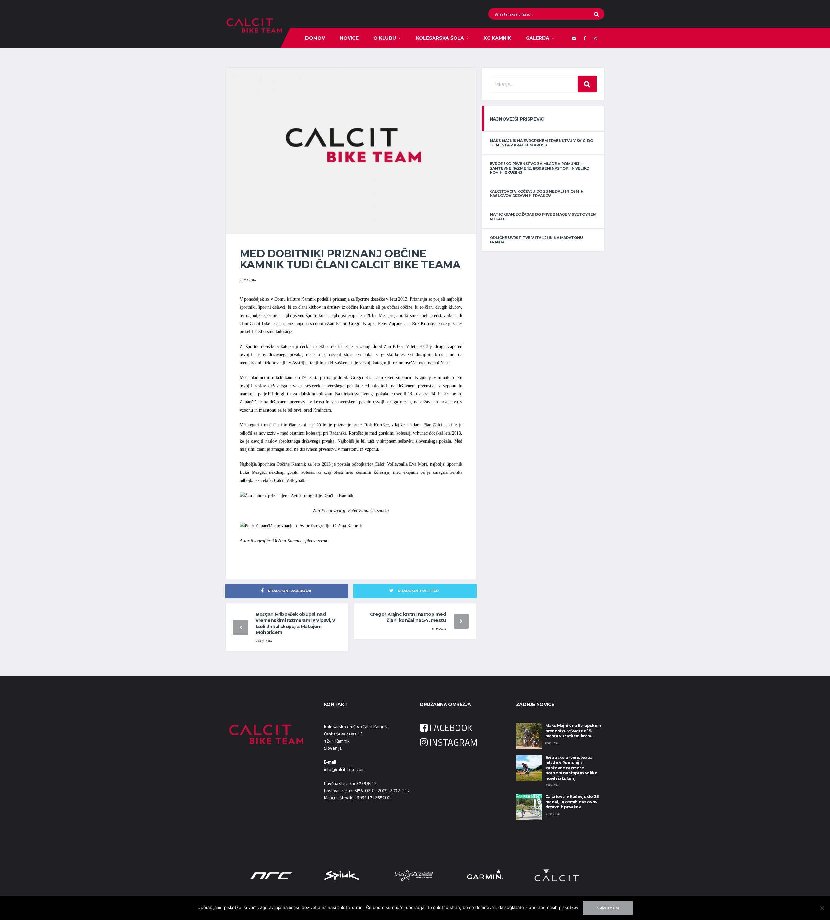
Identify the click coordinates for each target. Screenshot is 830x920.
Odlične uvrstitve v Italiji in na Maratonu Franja (536, 239)
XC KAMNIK (497, 38)
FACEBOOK (450, 728)
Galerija (537, 38)
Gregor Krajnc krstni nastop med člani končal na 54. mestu (408, 617)
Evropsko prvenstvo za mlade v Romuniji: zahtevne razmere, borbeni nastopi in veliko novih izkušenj (540, 167)
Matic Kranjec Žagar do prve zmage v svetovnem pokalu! (543, 216)
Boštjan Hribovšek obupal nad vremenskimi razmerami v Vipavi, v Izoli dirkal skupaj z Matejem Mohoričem (295, 623)
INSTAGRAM (453, 742)
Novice (349, 38)
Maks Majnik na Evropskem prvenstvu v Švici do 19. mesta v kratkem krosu (541, 142)
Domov (315, 38)
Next (581, 875)
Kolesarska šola (440, 38)
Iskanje (587, 84)
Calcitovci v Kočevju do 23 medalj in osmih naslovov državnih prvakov (537, 193)
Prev (248, 875)
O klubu (385, 38)
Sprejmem (608, 908)
